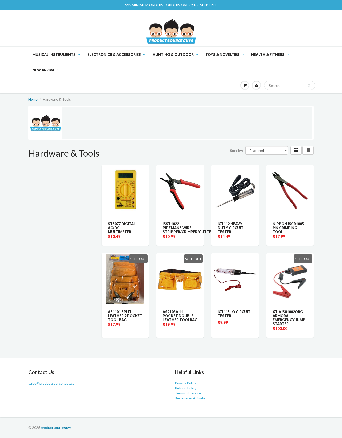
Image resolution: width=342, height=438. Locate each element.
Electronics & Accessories (114, 54)
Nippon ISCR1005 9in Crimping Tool (288, 228)
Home (33, 99)
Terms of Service (188, 393)
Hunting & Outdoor (173, 54)
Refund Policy (185, 388)
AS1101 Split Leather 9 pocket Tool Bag (125, 316)
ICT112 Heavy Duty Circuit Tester (230, 228)
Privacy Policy (185, 383)
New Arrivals (45, 70)
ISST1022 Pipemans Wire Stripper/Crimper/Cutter (188, 228)
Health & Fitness (267, 54)
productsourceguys (56, 427)
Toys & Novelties (222, 54)
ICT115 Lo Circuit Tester (234, 314)
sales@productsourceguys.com (52, 383)
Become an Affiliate (190, 398)
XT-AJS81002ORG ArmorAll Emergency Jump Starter (289, 318)
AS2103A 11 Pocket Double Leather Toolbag (180, 316)
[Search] (309, 86)
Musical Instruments (54, 54)
